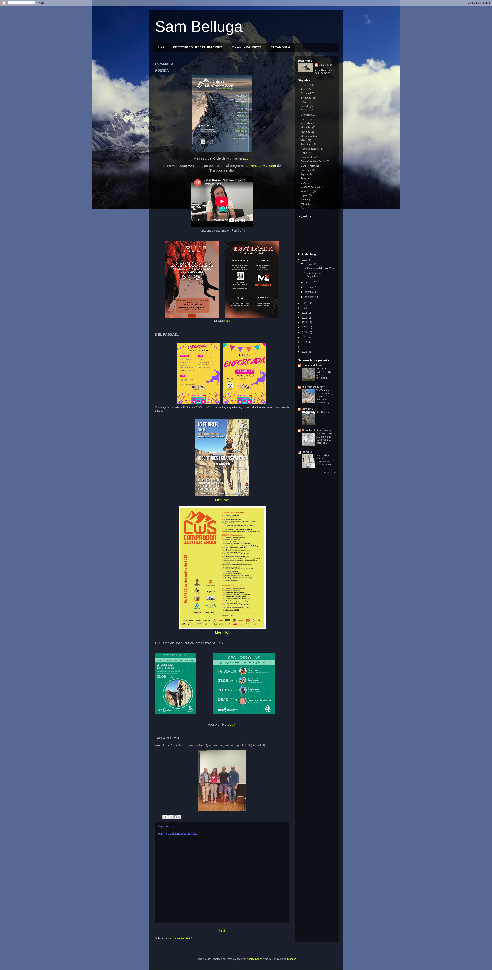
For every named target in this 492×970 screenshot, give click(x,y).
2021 (305, 322)
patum (304, 203)
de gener (310, 296)
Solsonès (306, 170)
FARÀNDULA (280, 47)
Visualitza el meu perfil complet (324, 71)
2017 (305, 341)
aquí (246, 158)
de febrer (310, 291)
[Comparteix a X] (172, 817)
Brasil (304, 102)
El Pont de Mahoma (261, 166)
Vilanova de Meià (310, 187)
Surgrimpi (308, 409)
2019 (305, 332)
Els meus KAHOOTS (246, 47)
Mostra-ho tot (330, 472)
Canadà (305, 106)
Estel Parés (325, 64)
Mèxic (304, 140)
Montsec (305, 131)
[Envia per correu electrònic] (164, 817)
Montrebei (306, 127)
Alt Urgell (306, 93)
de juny (309, 282)
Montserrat (306, 136)
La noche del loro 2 (313, 365)
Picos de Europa (310, 148)
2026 (305, 259)
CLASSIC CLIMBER (313, 387)
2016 (305, 346)
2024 (305, 307)
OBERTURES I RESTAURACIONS (197, 47)
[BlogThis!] (168, 817)
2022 (305, 317)
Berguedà (306, 97)
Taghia (304, 174)
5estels (305, 85)
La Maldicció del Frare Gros (319, 268)
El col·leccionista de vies (316, 430)
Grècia (304, 119)
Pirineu (304, 152)
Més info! (222, 500)
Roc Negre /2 (323, 412)
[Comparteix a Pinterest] (179, 817)
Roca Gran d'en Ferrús (313, 161)
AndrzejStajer (254, 959)
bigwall (304, 195)
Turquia (305, 178)
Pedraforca (307, 144)
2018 (305, 337)
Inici (161, 47)
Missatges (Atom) (182, 938)
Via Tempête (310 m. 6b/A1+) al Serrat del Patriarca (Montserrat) (324, 396)
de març (309, 287)
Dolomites (306, 114)
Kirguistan (306, 123)
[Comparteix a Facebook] (175, 817)
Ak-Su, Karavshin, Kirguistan (314, 275)
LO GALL (307, 452)
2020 (305, 327)
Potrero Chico (308, 157)
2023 (305, 312)
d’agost (309, 264)
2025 (305, 303)
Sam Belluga (199, 26)
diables (304, 199)
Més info (221, 632)
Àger (303, 208)
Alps (303, 89)
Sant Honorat (308, 165)
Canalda (305, 110)
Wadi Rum (306, 191)
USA (303, 182)
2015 (305, 351)
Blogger (291, 959)
